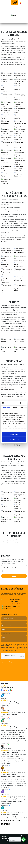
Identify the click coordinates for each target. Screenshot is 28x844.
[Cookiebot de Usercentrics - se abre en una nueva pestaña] (19, 403)
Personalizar (13, 439)
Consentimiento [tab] (6, 407)
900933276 (14, 601)
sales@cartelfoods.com (16, 603)
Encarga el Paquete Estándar (14, 2)
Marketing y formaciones (11, 8)
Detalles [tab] (15, 407)
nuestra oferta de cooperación (16, 542)
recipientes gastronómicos (8, 390)
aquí (16, 650)
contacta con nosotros (13, 64)
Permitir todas (14, 434)
